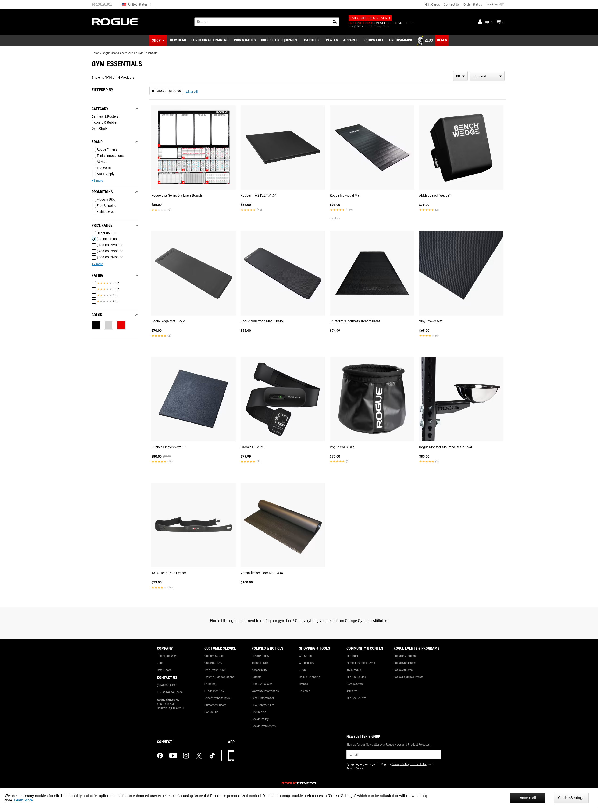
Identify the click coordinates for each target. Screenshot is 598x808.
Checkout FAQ (213, 663)
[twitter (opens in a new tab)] (199, 755)
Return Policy (354, 768)
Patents (256, 677)
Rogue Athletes (403, 670)
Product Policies (262, 684)
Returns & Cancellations (219, 677)
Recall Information (263, 698)
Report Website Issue (217, 698)
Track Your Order (214, 670)
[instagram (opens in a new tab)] (186, 755)
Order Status (472, 4)
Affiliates (351, 691)
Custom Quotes (214, 656)
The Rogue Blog (356, 677)
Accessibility (259, 670)
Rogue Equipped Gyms (360, 663)
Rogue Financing (309, 677)
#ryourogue (353, 670)
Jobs (160, 663)
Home (95, 53)
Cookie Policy (260, 719)
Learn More (23, 800)
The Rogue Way (167, 656)
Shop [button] (156, 40)
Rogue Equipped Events (408, 677)
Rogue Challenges (405, 663)
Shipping (210, 684)
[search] (266, 21)
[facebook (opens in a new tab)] (160, 755)
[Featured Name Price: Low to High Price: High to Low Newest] (487, 76)
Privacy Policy (260, 656)
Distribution (259, 712)
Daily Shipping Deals (368, 18)
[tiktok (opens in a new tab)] (212, 755)
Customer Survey (215, 705)
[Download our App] (231, 755)
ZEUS (302, 670)
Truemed (304, 691)
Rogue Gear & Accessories (118, 53)
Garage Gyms (354, 684)
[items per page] (460, 76)
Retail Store (164, 670)
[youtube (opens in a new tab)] (173, 755)
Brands (303, 684)
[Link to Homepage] (116, 22)
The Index (352, 656)
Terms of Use (260, 663)
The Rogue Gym (356, 698)
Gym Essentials (147, 53)
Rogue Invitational (405, 656)
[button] (334, 21)
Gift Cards (432, 4)
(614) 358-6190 (167, 685)
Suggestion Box (214, 691)
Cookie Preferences (264, 726)
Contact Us (452, 4)
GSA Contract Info (263, 705)
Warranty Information (265, 691)
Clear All (192, 92)
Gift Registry (306, 663)
